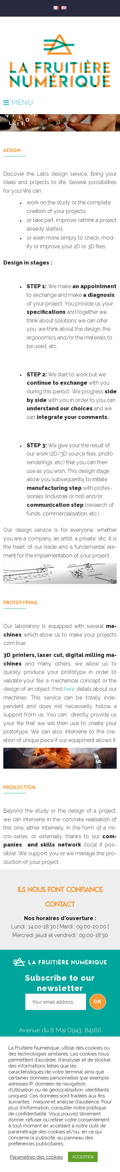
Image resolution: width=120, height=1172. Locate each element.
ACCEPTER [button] (83, 1156)
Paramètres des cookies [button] (36, 1157)
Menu (21, 102)
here (69, 689)
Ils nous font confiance (60, 889)
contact (60, 904)
